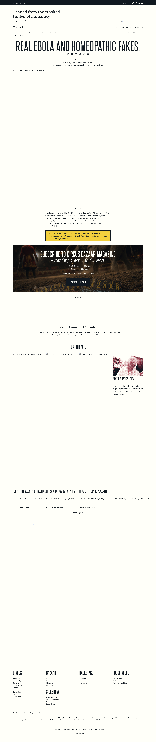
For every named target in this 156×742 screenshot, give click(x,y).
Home (15, 33)
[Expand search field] (25, 27)
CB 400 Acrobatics (135, 33)
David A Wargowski (21, 507)
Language (23, 33)
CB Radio (17, 3)
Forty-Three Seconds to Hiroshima (29, 491)
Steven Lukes (118, 395)
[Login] (133, 3)
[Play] (24, 3)
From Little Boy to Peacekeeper (94, 491)
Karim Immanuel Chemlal (83, 63)
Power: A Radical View (123, 378)
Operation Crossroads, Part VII (61, 491)
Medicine (99, 65)
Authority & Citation (70, 65)
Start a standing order (78, 282)
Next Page (78, 512)
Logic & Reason (86, 65)
